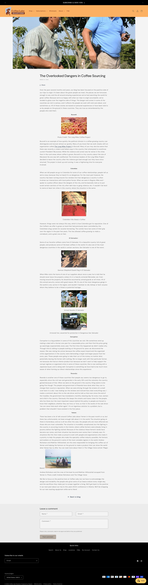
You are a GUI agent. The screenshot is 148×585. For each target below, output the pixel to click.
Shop (65, 550)
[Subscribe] (36, 560)
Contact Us (95, 550)
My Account (86, 550)
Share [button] (43, 85)
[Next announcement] (143, 2)
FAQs (78, 550)
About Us (58, 550)
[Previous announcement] (5, 2)
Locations (71, 550)
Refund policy (38, 584)
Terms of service (57, 584)
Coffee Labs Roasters (15, 584)
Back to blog (75, 497)
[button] (31, 11)
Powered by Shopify (26, 584)
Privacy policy (47, 584)
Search (51, 550)
